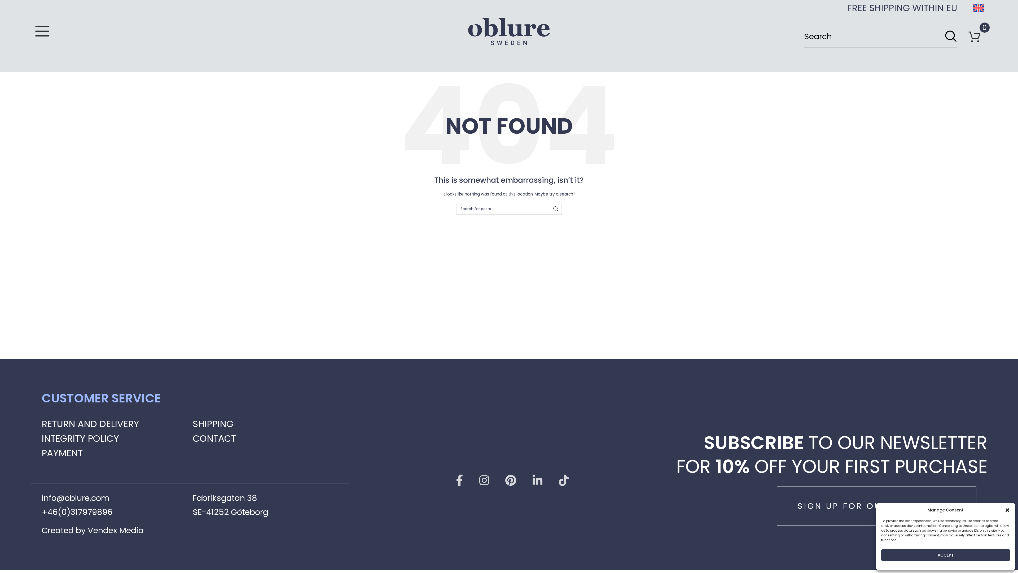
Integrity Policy (80, 438)
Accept (946, 555)
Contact (214, 438)
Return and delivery (90, 424)
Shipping (213, 424)
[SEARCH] (951, 37)
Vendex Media (116, 530)
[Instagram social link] (484, 480)
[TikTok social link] (563, 480)
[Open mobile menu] (42, 31)
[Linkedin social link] (537, 480)
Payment (62, 453)
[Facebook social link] (459, 480)
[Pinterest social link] (511, 480)
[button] (1007, 510)
